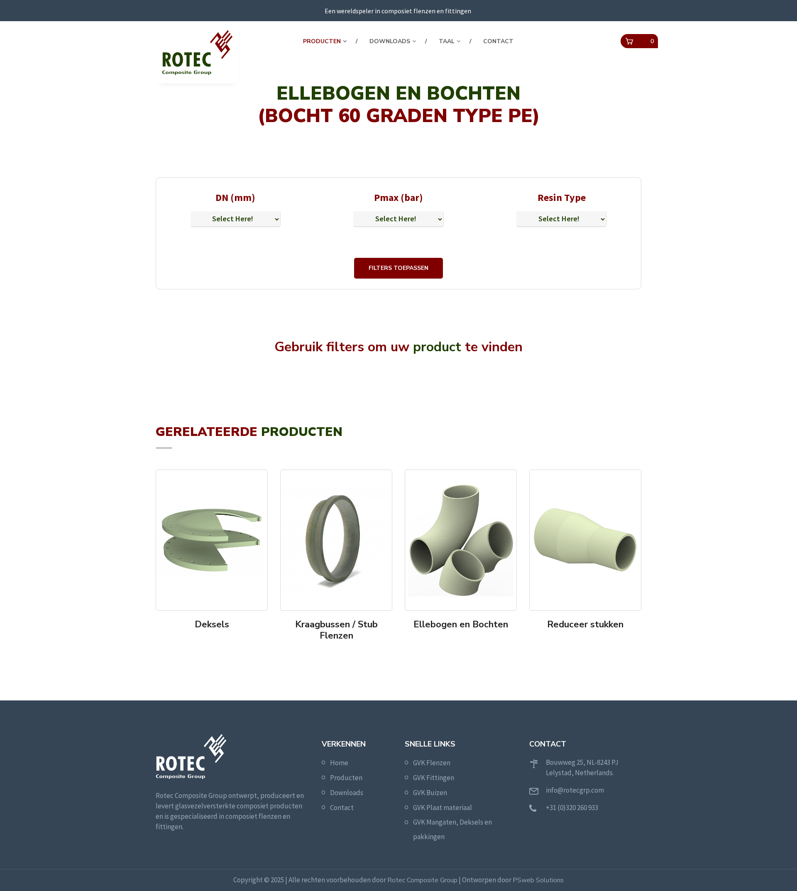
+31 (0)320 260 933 (572, 807)
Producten (322, 41)
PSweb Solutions (538, 880)
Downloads (389, 41)
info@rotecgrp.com (575, 790)
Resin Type (562, 197)
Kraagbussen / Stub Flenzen (336, 630)
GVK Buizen (430, 792)
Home (339, 762)
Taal (447, 41)
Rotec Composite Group (422, 880)
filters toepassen (398, 268)
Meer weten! (214, 641)
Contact (498, 41)
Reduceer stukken (585, 624)
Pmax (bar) (398, 197)
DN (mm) (235, 197)
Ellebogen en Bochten (460, 624)
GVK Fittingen (433, 777)
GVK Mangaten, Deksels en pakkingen (452, 829)
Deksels (212, 624)
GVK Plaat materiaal (442, 807)
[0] (629, 41)
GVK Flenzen (431, 762)
